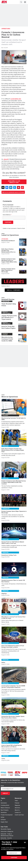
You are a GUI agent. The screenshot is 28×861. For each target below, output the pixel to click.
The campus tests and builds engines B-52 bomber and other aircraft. (13, 454)
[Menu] (25, 2)
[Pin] (18, 187)
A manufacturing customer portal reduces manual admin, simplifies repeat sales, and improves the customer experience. (12, 423)
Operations (5, 28)
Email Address (7, 214)
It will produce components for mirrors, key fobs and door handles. (13, 720)
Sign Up (5, 793)
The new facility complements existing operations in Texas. (11, 486)
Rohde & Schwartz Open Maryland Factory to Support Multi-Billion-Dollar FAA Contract (9, 260)
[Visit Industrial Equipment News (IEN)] (17, 772)
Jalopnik (5, 159)
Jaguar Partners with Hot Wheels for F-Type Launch (9, 317)
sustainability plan (15, 99)
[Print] (2, 187)
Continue (14, 857)
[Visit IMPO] (24, 772)
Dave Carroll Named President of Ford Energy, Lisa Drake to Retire (12, 646)
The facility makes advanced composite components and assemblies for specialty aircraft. (12, 516)
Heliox (3, 662)
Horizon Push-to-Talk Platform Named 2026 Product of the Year (12, 542)
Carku (3, 758)
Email (2, 785)
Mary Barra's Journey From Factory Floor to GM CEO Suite (13, 617)
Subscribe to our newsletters (14, 181)
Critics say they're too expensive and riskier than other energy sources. (13, 749)
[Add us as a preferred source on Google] (22, 187)
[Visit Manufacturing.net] (10, 775)
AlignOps (4, 593)
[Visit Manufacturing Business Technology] (17, 775)
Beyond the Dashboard (8, 240)
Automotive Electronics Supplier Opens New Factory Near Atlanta (12, 717)
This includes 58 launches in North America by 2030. (13, 584)
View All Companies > (14, 290)
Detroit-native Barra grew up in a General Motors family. (12, 621)
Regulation (5, 301)
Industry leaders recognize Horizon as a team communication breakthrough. (13, 546)
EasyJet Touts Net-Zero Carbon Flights (8, 327)
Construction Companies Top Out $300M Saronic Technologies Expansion (13, 686)
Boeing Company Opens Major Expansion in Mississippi (8, 270)
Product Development (6, 312)
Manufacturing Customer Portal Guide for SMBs (7, 339)
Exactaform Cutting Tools (8, 555)
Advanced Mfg (5, 508)
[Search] (21, 2)
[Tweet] (14, 187)
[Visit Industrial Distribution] (3, 775)
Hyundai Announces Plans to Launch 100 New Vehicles (13, 581)
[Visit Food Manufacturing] (10, 772)
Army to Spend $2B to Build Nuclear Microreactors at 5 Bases (11, 746)
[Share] (6, 187)
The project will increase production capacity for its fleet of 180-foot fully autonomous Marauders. (13, 691)
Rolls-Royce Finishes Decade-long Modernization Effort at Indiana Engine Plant (8, 250)
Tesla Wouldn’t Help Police (8, 305)
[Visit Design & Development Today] (3, 772)
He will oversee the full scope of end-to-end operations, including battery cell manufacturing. (13, 651)
